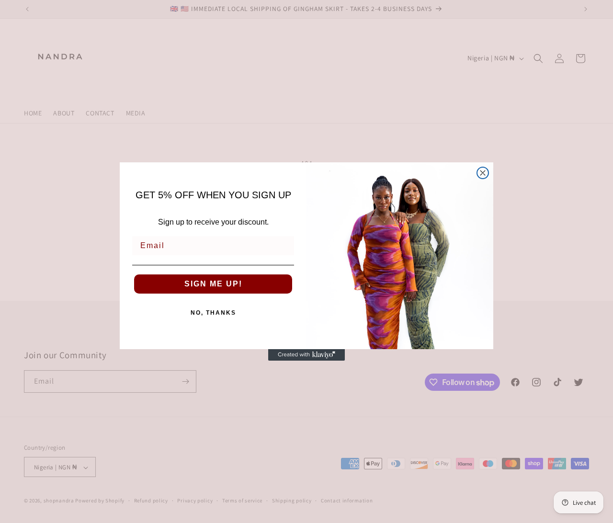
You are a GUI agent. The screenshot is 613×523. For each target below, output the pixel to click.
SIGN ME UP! (213, 284)
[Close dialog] (482, 173)
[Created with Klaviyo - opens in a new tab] (306, 355)
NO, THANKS (213, 312)
